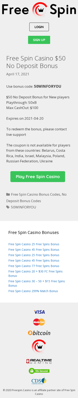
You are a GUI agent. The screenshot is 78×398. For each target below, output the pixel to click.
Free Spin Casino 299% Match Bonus (33, 291)
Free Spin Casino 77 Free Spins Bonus (33, 266)
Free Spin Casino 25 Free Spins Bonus (33, 244)
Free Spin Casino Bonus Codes (35, 194)
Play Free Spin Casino (38, 176)
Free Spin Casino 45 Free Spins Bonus (33, 250)
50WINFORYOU (23, 207)
